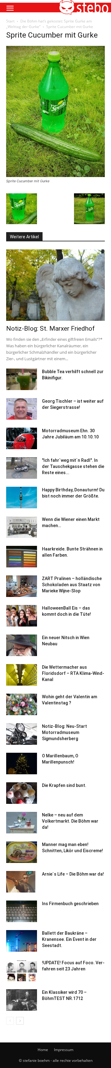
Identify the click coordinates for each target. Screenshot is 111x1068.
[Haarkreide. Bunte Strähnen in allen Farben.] (21, 556)
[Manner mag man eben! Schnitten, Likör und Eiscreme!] (21, 852)
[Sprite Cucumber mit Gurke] (55, 175)
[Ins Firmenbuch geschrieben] (21, 911)
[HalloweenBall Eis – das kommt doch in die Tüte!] (21, 616)
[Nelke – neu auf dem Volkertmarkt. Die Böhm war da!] (21, 822)
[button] (10, 8)
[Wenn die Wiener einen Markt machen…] (21, 527)
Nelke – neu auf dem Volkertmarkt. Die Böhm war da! (70, 821)
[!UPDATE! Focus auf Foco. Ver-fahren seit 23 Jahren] (21, 970)
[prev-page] (10, 1021)
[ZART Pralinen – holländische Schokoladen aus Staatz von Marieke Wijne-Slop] (21, 586)
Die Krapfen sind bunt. (64, 785)
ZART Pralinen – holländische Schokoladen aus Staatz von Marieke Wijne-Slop (72, 584)
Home (43, 1049)
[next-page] (20, 1021)
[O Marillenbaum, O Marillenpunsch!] (21, 763)
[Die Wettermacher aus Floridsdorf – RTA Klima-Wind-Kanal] (21, 675)
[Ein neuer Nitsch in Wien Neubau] (21, 645)
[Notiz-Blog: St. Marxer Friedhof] (55, 285)
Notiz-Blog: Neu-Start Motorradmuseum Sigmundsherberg (64, 732)
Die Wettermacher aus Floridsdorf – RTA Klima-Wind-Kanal (73, 673)
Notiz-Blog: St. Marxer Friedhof (50, 328)
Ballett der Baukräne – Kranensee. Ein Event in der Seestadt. (69, 939)
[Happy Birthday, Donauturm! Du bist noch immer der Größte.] (21, 497)
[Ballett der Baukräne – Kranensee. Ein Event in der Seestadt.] (21, 941)
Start (10, 21)
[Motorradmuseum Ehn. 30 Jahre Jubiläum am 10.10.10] (21, 438)
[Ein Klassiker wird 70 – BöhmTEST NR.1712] (21, 1000)
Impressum (63, 1049)
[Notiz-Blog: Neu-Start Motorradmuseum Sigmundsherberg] (21, 734)
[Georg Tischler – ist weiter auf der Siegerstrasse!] (21, 409)
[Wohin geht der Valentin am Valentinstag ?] (21, 704)
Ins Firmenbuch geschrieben (70, 903)
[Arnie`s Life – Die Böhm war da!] (21, 882)
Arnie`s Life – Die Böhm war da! (73, 874)
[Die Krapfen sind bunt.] (21, 793)
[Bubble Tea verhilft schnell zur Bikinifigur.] (21, 379)
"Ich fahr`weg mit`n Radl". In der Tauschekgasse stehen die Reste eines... (73, 466)
